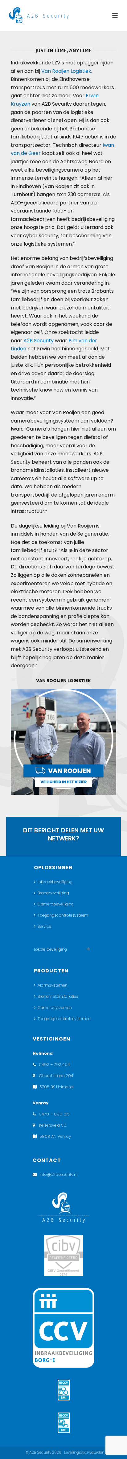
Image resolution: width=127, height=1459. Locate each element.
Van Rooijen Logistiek (66, 71)
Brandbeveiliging (53, 893)
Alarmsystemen (53, 985)
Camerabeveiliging (56, 904)
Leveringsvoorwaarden (84, 1452)
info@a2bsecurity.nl (58, 1174)
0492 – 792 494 (54, 1064)
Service (44, 926)
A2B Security (38, 340)
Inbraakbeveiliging (55, 882)
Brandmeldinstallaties (58, 996)
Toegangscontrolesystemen (64, 1019)
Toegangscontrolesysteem (63, 915)
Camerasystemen (55, 1007)
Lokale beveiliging (50, 949)
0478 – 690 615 (54, 1114)
